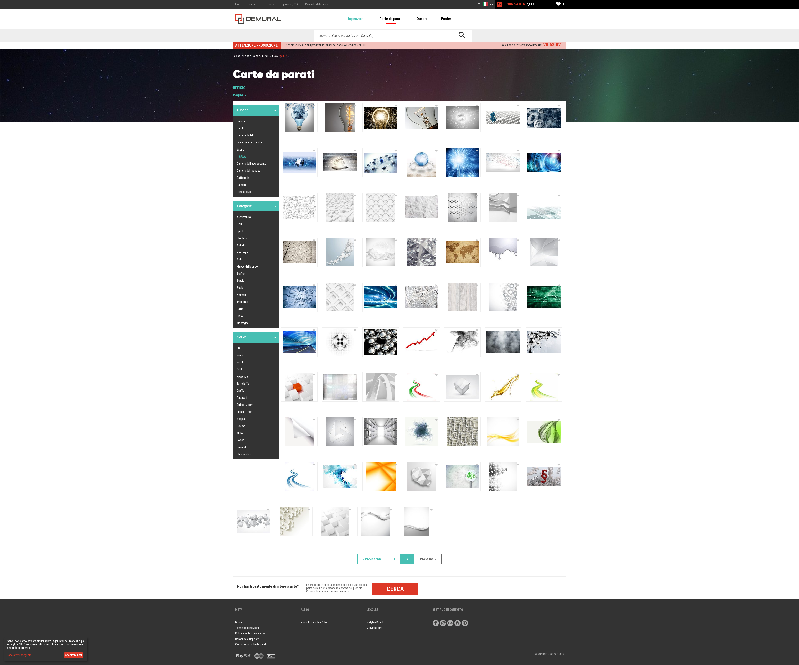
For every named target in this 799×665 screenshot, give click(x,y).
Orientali (241, 447)
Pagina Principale (242, 55)
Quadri (422, 18)
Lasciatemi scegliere (19, 655)
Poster (446, 18)
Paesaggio (243, 252)
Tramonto (242, 302)
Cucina (241, 121)
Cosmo (241, 426)
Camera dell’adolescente (251, 163)
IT (478, 4)
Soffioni (241, 273)
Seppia (241, 419)
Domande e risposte (247, 639)
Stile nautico (244, 454)
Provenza (242, 376)
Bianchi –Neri (244, 411)
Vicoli (240, 362)
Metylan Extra (374, 627)
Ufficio (273, 55)
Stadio (240, 280)
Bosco (240, 440)
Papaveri (242, 397)
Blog (237, 4)
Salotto (241, 128)
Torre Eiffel (243, 383)
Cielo (240, 316)
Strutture (242, 238)
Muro (240, 433)
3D (238, 348)
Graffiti (240, 390)
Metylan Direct (375, 622)
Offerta (270, 4)
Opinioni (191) (290, 4)
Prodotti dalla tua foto (314, 622)
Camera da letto (246, 135)
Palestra (242, 184)
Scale (240, 287)
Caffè (240, 309)
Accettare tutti (73, 655)
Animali (241, 294)
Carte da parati (390, 18)
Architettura (244, 217)
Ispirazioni (356, 18)
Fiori (239, 224)
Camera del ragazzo (249, 170)
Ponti (240, 355)
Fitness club (244, 192)
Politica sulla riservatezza (250, 633)
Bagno (240, 149)
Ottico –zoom (245, 404)
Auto (240, 259)
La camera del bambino (250, 142)
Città (239, 369)
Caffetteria (243, 177)
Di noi (238, 622)
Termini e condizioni (247, 627)
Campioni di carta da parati (251, 644)
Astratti (241, 245)
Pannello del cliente (316, 4)
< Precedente (372, 559)
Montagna (243, 323)
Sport (240, 231)
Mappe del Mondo (247, 266)
